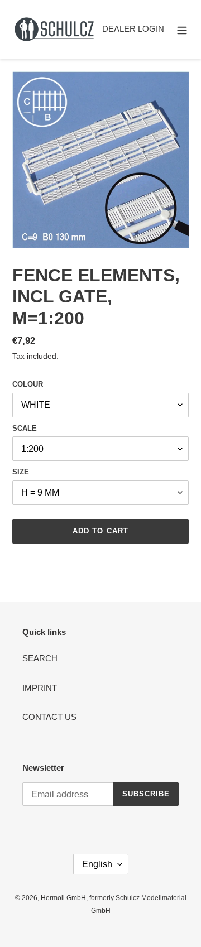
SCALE (24, 428)
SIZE (20, 472)
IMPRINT (39, 688)
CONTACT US (49, 717)
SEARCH (40, 658)
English (97, 864)
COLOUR (27, 384)
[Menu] (182, 29)
